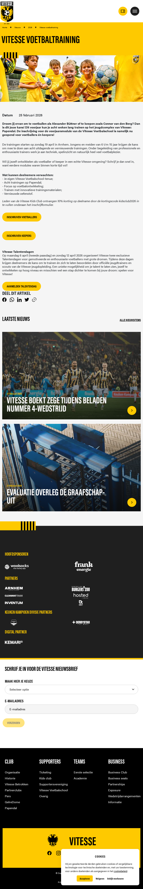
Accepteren (85, 878)
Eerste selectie (83, 772)
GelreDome (12, 802)
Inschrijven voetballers (22, 217)
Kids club (45, 778)
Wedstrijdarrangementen (123, 796)
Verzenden (13, 723)
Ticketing (45, 772)
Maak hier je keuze (19, 681)
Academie (80, 778)
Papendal (11, 808)
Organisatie (12, 772)
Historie (10, 778)
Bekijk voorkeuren (115, 878)
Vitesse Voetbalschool (53, 790)
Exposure (114, 790)
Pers (8, 796)
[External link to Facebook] (4, 299)
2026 (30, 27)
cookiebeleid (120, 871)
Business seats (118, 778)
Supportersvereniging (53, 784)
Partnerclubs (13, 790)
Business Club (117, 772)
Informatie (115, 802)
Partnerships (116, 784)
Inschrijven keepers (19, 235)
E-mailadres (14, 701)
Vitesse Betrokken (16, 784)
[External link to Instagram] (58, 853)
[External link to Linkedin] (19, 299)
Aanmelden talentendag (21, 286)
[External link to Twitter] (27, 299)
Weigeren (100, 878)
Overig (43, 796)
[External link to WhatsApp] (12, 299)
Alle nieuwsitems (130, 320)
